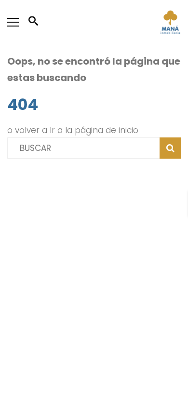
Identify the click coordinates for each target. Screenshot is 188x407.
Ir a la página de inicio (94, 130)
